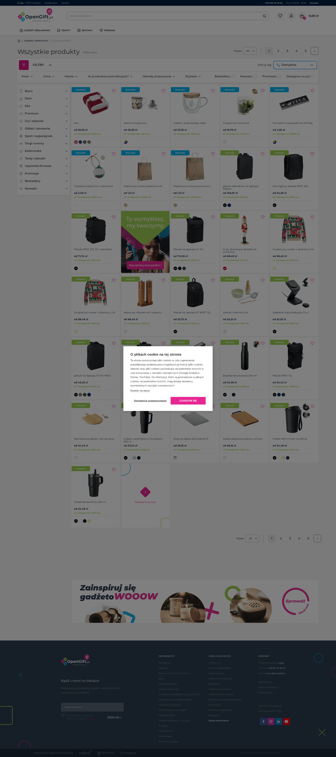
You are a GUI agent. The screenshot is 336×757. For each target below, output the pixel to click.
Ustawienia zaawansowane (149, 400)
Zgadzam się (188, 400)
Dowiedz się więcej (140, 390)
